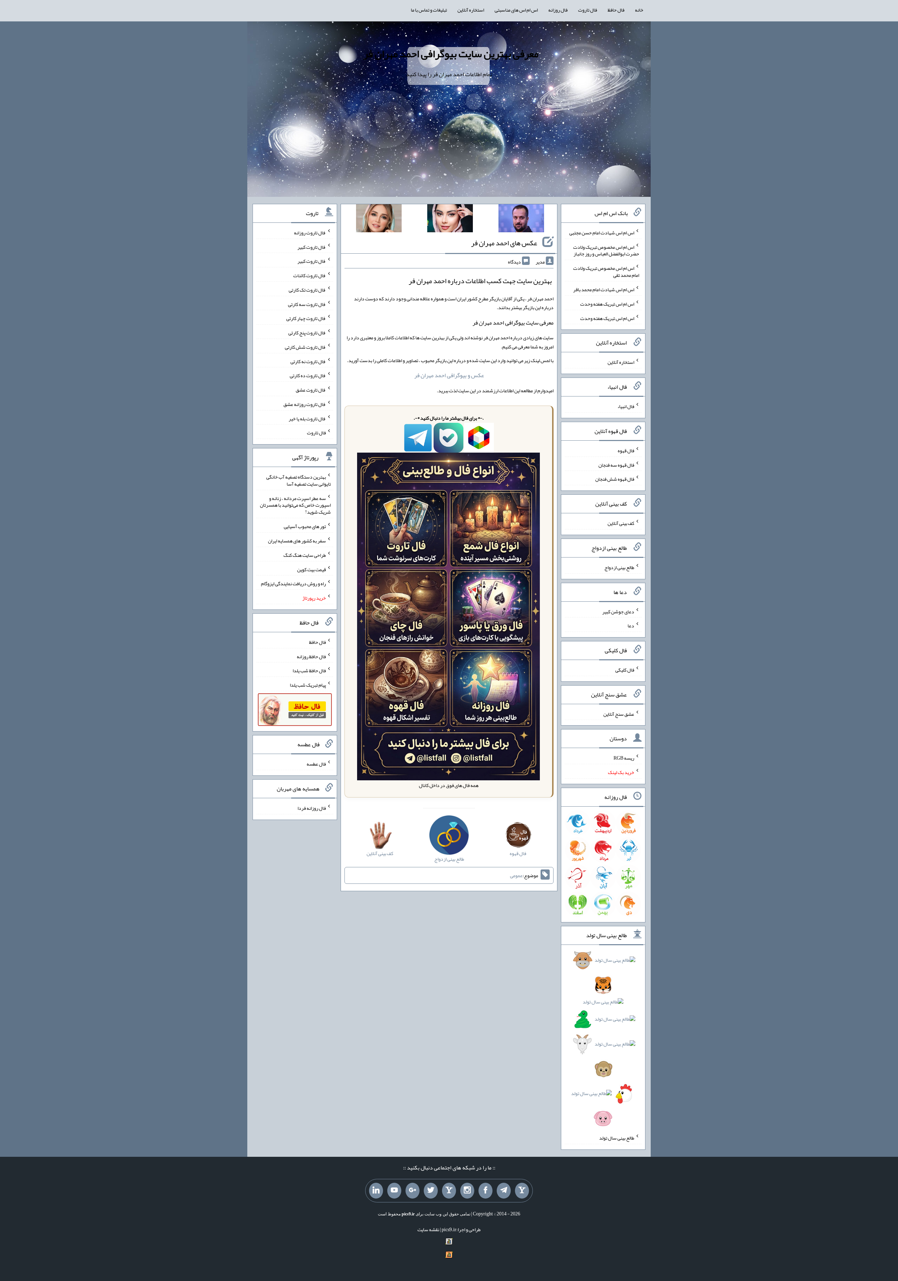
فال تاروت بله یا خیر (307, 418)
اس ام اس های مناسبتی (516, 10)
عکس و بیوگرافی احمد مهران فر (449, 375)
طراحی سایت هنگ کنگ (304, 555)
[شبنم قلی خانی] (379, 220)
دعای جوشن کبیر (618, 611)
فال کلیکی (624, 670)
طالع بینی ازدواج (619, 567)
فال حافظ (616, 10)
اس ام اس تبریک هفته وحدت (607, 304)
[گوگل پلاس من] (413, 1191)
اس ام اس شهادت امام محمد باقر (603, 289)
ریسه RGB (624, 758)
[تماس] (449, 1191)
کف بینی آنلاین (621, 523)
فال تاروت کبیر (311, 247)
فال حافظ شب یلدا (309, 670)
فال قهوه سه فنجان (616, 464)
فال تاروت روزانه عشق (304, 404)
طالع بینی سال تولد (616, 1138)
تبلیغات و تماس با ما (429, 10)
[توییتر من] (431, 1191)
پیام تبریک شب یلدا (308, 685)
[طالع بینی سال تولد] (603, 1042)
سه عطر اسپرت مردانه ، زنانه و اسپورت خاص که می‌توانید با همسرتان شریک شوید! (295, 505)
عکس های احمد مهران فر (504, 243)
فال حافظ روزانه (311, 656)
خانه (639, 10)
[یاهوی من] (522, 1191)
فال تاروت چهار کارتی (306, 318)
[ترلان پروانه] (450, 220)
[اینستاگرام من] (467, 1191)
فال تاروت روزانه (310, 233)
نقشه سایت (428, 1229)
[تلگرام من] (504, 1191)
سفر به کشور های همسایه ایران (297, 541)
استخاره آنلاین (470, 10)
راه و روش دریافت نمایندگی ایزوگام (293, 583)
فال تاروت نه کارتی (308, 361)
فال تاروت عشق (311, 390)
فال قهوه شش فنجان (614, 479)
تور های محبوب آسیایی (305, 526)
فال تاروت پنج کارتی (307, 333)
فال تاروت (587, 10)
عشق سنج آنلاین (618, 714)
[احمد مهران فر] (521, 220)
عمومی (516, 875)
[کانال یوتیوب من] (394, 1191)
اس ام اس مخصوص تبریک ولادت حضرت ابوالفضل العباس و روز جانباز (606, 250)
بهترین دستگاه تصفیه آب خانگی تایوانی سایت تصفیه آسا (298, 480)
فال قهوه (626, 450)
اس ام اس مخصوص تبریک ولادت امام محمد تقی (606, 271)
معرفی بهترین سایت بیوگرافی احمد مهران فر (450, 53)
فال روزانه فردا (311, 808)
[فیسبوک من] (485, 1191)
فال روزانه (558, 10)
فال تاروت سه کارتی (307, 304)
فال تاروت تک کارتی (307, 290)
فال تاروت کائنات (309, 275)
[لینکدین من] (376, 1191)
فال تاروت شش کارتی (305, 347)
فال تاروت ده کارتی (308, 375)
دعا (631, 626)
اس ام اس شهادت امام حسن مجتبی (601, 233)
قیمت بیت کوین (311, 569)
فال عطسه (316, 764)
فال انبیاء (625, 406)
